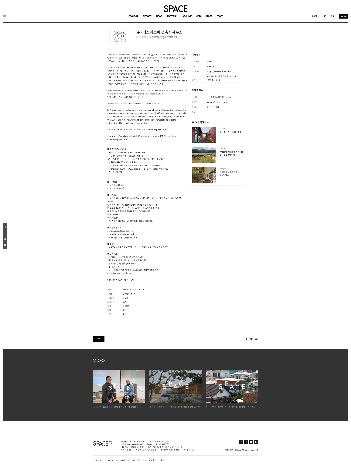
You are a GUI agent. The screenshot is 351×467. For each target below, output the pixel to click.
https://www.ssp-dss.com (219, 71)
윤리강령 (136, 460)
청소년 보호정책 (149, 460)
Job (198, 16)
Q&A (324, 16)
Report (147, 16)
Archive (187, 16)
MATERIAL (172, 16)
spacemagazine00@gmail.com (139, 444)
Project (133, 16)
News (159, 16)
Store (209, 16)
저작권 (161, 460)
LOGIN (315, 16)
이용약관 (110, 460)
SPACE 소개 (98, 460)
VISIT (220, 16)
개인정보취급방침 (123, 460)
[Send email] (256, 339)
